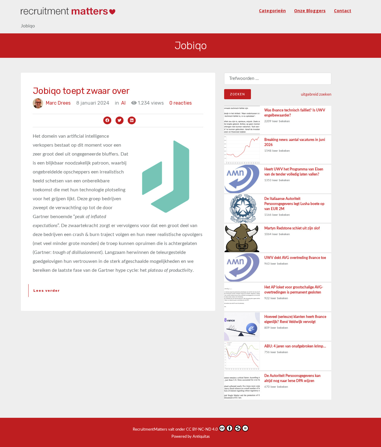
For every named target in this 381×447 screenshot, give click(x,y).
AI (123, 103)
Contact (342, 10)
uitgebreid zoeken (316, 94)
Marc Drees (58, 103)
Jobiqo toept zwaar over (81, 91)
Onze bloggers (310, 10)
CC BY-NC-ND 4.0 (202, 430)
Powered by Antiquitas (190, 437)
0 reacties (180, 103)
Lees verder (46, 290)
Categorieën (272, 10)
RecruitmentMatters (150, 430)
